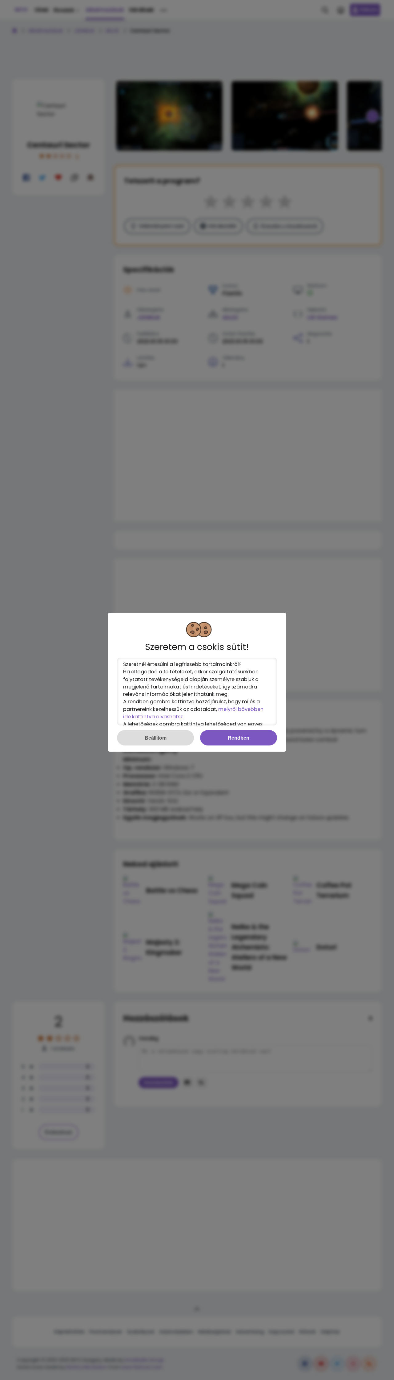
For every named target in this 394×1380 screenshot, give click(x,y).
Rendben (238, 738)
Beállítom (156, 738)
